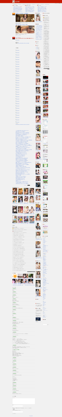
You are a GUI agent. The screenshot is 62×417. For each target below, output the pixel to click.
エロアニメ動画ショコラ (45, 280)
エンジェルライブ (44, 308)
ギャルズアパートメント (45, 310)
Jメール (43, 313)
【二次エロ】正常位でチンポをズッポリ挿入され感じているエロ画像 (24, 149)
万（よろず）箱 (44, 167)
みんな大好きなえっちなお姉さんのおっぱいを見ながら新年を (23, 167)
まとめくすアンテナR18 (45, 251)
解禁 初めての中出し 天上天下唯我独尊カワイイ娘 (26, 195)
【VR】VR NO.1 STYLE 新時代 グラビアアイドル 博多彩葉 (31, 203)
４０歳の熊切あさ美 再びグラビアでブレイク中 (21, 152)
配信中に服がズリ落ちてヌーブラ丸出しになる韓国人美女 (22, 132)
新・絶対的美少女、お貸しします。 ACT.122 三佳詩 (39, 150)
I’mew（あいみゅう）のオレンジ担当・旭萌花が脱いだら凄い (39, 28)
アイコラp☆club (44, 288)
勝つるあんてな (44, 148)
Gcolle (43, 305)
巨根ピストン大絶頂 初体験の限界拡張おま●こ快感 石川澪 (32, 195)
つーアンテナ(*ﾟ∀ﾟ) (45, 248)
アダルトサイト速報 (45, 250)
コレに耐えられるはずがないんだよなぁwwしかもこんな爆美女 (39, 123)
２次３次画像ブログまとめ (45, 143)
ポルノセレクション (45, 278)
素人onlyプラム (44, 295)
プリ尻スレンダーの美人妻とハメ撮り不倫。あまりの (15, 213)
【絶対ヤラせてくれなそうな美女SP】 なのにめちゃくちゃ (39, 141)
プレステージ (44, 293)
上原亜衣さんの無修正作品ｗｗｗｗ (20, 165)
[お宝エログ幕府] (16, 2)
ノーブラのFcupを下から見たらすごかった (21, 168)
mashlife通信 (44, 272)
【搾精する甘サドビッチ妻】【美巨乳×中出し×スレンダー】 (39, 159)
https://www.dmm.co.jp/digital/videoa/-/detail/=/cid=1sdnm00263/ (22, 124)
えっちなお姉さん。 (45, 174)
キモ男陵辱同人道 (44, 263)
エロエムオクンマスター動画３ (46, 283)
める (36, 187)
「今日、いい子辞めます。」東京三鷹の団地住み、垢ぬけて (20, 203)
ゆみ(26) (36, 200)
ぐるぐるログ (44, 242)
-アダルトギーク (44, 284)
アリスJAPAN (44, 298)
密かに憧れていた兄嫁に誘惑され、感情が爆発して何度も (32, 213)
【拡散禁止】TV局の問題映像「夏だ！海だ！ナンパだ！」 (39, 221)
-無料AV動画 (44, 285)
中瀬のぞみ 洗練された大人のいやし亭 (20, 178)
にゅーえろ (44, 138)
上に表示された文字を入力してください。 (16, 410)
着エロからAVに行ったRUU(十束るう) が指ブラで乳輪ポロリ (39, 36)
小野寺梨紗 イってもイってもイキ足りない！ (21, 176)
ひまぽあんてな (44, 249)
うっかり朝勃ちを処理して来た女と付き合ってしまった (22, 130)
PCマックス (44, 312)
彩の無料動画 (44, 207)
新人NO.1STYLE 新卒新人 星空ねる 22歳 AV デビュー (39, 85)
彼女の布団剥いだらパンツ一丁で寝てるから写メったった (22, 133)
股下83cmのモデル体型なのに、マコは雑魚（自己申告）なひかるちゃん (39, 258)
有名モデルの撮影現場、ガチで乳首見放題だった (21, 134)
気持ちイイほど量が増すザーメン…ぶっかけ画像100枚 (22, 143)
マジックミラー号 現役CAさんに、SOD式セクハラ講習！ (26, 223)
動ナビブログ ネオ (44, 267)
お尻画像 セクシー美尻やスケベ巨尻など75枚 (21, 166)
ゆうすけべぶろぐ (44, 212)
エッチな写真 (44, 217)
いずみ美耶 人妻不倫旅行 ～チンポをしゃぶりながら (22, 182)
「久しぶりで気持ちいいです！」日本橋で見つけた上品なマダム (39, 278)
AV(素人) (37, 47)
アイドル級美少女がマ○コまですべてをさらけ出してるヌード (23, 147)
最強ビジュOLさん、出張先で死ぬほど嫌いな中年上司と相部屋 (39, 94)
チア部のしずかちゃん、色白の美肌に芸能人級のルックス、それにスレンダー (39, 212)
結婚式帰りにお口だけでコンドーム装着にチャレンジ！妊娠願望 (39, 287)
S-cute (43, 299)
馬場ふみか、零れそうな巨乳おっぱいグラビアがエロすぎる (23, 169)
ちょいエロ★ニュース (45, 241)
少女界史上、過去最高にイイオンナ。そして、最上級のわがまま (39, 103)
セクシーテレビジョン (45, 271)
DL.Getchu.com (44, 304)
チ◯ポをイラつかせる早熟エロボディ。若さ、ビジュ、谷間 (39, 132)
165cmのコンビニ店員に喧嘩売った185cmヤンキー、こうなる (23, 144)
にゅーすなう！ (44, 240)
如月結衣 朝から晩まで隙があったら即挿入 (21, 177)
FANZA (18, 23)
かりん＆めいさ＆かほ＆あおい (39, 181)
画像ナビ (44, 179)
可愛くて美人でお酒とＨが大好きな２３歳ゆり (22, 24)
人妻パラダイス (44, 296)
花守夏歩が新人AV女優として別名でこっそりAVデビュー (39, 35)
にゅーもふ (44, 124)
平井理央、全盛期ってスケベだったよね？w (21, 151)
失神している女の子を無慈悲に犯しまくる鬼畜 (21, 142)
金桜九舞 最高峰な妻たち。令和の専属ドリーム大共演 (26, 203)
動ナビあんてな (44, 247)
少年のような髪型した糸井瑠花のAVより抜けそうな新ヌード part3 (39, 30)
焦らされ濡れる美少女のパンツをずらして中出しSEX (39, 230)
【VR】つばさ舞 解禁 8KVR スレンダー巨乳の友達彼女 (39, 59)
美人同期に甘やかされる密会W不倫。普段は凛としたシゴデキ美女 (39, 114)
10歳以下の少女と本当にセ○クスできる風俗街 (21, 148)
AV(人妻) (16, 37)
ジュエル (44, 309)
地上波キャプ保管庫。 (45, 273)
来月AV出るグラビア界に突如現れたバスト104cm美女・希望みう (39, 27)
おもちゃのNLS (44, 317)
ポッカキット (44, 275)
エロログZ (44, 261)
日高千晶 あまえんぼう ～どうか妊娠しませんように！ (22, 181)
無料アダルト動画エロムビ (45, 289)
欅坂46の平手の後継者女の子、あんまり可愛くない (22, 163)
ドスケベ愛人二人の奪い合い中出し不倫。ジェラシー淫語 (20, 195)
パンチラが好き (44, 260)
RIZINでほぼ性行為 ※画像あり (19, 135)
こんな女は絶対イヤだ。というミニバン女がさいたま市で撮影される (24, 145)
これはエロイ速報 (44, 264)
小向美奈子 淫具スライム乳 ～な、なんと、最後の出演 (22, 183)
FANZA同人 (44, 316)
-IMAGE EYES (44, 291)
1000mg (43, 200)
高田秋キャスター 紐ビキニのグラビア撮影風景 (21, 159)
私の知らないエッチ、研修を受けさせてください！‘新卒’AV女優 (39, 21)
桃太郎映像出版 (44, 294)
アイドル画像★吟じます (45, 269)
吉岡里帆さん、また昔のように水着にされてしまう (22, 146)
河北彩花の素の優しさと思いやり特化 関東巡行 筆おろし (39, 77)
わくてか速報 (44, 262)
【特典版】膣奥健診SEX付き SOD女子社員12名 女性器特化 (32, 223)
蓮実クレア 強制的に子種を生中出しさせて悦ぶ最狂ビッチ (22, 150)
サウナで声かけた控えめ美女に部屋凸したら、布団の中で (21, 213)
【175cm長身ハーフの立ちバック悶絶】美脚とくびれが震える (26, 213)
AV (36, 46)
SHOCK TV (44, 276)
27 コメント (25, 185)
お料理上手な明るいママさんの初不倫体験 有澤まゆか (15, 223)
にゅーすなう (44, 162)
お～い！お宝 (44, 270)
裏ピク (43, 268)
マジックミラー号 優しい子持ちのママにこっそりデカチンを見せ (21, 223)
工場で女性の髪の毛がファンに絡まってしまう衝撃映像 (22, 164)
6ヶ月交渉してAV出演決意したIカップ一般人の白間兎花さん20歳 (39, 25)
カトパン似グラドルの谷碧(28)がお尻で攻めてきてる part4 (39, 39)
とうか (36, 168)
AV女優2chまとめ (44, 259)
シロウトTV (44, 303)
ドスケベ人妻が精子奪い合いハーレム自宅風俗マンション (39, 68)
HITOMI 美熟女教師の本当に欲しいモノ (20, 179)
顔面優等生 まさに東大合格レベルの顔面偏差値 (22, 13)
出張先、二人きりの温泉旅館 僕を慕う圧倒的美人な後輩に (14, 195)
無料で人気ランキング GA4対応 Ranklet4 (31, 271)
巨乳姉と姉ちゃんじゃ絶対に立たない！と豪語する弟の (39, 248)
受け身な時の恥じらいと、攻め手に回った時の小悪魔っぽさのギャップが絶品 (39, 239)
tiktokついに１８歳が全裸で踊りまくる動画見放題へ (22, 160)
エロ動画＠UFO (44, 282)
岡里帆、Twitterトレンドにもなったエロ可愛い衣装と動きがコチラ (23, 162)
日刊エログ (44, 258)
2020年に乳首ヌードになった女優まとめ (20, 131)
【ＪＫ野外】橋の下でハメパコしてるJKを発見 (21, 161)
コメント (13, 397)
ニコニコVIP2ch (44, 254)
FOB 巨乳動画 (44, 290)
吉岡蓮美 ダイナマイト (18, 180)
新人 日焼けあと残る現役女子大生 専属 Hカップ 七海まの (15, 203)
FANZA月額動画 (44, 302)
